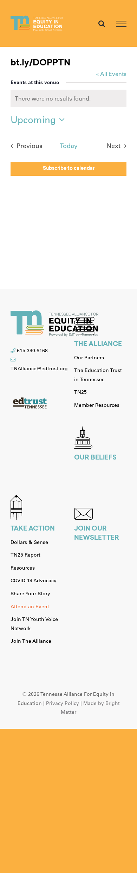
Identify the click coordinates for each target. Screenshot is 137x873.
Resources (23, 568)
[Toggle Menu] (121, 24)
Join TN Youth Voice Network (34, 623)
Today (69, 145)
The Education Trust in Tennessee (98, 375)
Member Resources (96, 405)
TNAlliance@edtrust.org (39, 368)
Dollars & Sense (29, 542)
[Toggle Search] (101, 23)
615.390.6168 (32, 350)
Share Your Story (30, 593)
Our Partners (89, 357)
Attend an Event (30, 606)
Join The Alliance (31, 641)
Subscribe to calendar (68, 168)
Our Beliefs (95, 458)
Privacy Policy (62, 703)
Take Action (33, 529)
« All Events (111, 73)
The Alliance (98, 344)
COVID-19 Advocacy (34, 580)
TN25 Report (25, 555)
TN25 (80, 392)
